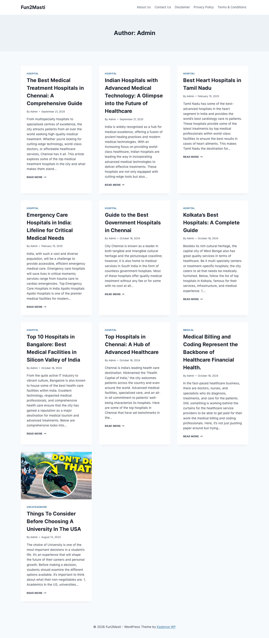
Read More (36, 177)
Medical (188, 330)
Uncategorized (37, 507)
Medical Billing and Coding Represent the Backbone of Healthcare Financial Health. (210, 352)
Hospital (33, 73)
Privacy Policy (204, 7)
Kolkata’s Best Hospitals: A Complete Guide (211, 222)
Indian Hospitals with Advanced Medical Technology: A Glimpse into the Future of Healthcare (134, 95)
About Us (144, 7)
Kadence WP (166, 627)
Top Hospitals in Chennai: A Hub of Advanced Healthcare (132, 344)
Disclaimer (182, 7)
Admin (34, 111)
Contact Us (163, 7)
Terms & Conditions (232, 7)
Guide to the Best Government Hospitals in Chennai (133, 222)
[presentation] (56, 475)
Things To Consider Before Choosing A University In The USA (54, 521)
